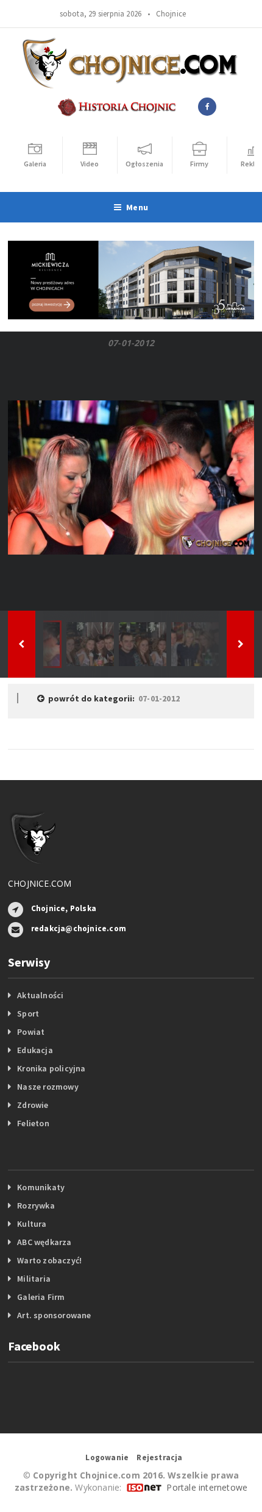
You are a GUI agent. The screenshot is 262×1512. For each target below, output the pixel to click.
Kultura (31, 1223)
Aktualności (40, 995)
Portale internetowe (206, 1487)
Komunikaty (41, 1187)
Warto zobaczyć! (49, 1260)
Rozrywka (36, 1205)
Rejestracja (159, 1457)
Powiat (30, 1031)
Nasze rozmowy (48, 1086)
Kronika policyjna (51, 1068)
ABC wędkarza (44, 1242)
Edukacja (35, 1050)
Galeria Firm (41, 1296)
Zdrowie (32, 1104)
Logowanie (107, 1457)
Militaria (34, 1278)
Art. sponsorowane (54, 1315)
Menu (137, 207)
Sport (28, 1013)
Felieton (33, 1123)
